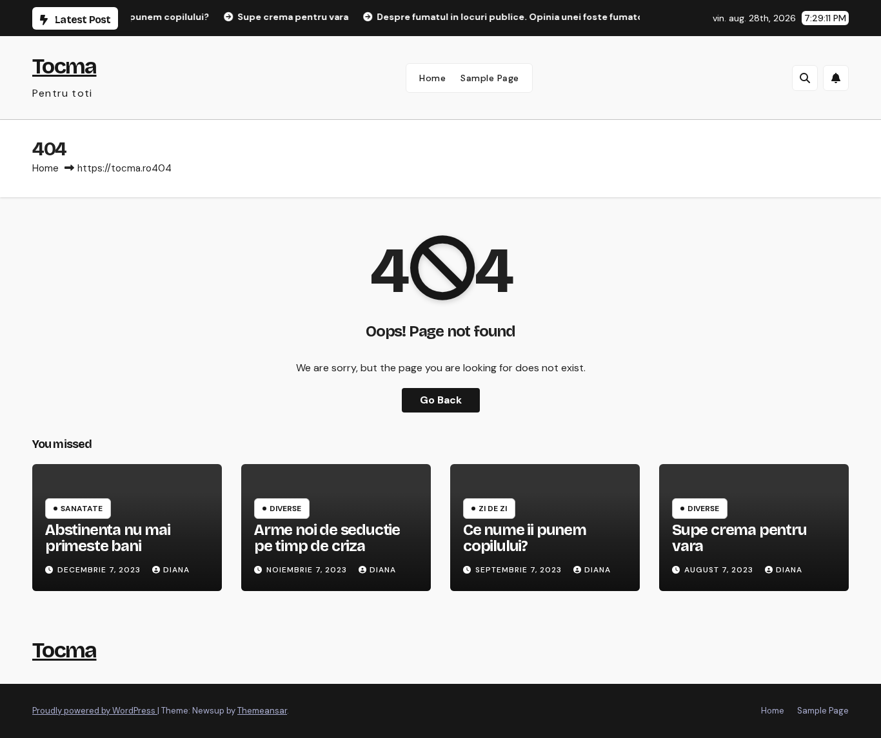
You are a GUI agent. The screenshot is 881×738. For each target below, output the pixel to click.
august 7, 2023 (720, 570)
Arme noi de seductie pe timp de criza (327, 538)
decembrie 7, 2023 (100, 570)
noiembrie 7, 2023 (308, 570)
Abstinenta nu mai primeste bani (107, 538)
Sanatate (82, 508)
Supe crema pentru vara (739, 538)
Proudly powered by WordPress (94, 710)
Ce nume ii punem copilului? (524, 538)
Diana (176, 570)
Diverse (285, 508)
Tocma (64, 66)
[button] (805, 78)
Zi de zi (493, 508)
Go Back (441, 400)
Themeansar (262, 710)
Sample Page (489, 78)
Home (432, 78)
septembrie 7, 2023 (519, 570)
